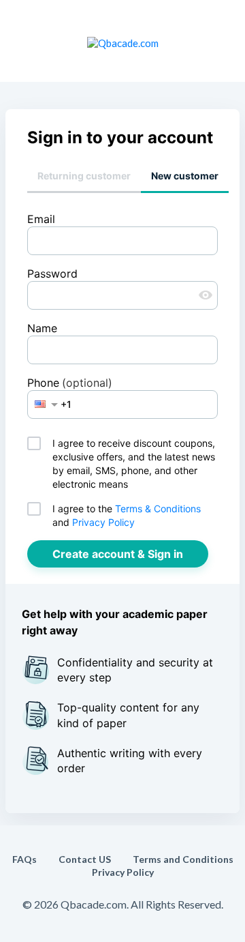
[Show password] (205, 295)
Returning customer (84, 175)
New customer (184, 175)
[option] (40, 404)
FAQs (24, 859)
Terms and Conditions (183, 859)
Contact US (85, 859)
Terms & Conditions (158, 508)
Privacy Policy (103, 522)
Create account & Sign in (117, 554)
